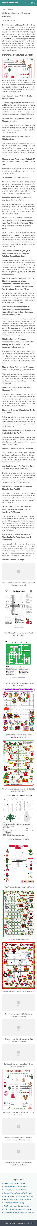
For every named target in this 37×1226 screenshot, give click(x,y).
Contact (12, 1223)
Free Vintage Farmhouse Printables (15, 1190)
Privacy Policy (21, 1223)
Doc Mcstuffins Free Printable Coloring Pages (19, 1212)
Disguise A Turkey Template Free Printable (18, 1193)
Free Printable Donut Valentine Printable (17, 1199)
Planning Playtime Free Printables (15, 1187)
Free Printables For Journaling (14, 1203)
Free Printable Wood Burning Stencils (16, 1206)
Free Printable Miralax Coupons (14, 1183)
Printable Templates (10, 3)
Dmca (6, 1223)
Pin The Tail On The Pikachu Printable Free (18, 1196)
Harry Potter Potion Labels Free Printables (18, 1209)
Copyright (29, 1223)
